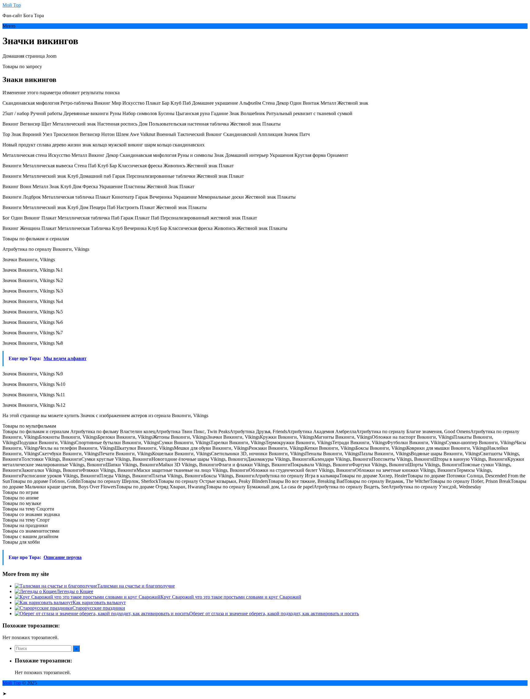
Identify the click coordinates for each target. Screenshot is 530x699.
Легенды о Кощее (74, 591)
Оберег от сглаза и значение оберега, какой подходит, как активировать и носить (274, 613)
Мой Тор (11, 5)
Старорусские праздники (98, 608)
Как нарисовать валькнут (99, 602)
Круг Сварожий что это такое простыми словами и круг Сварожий (230, 597)
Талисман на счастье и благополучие (136, 585)
